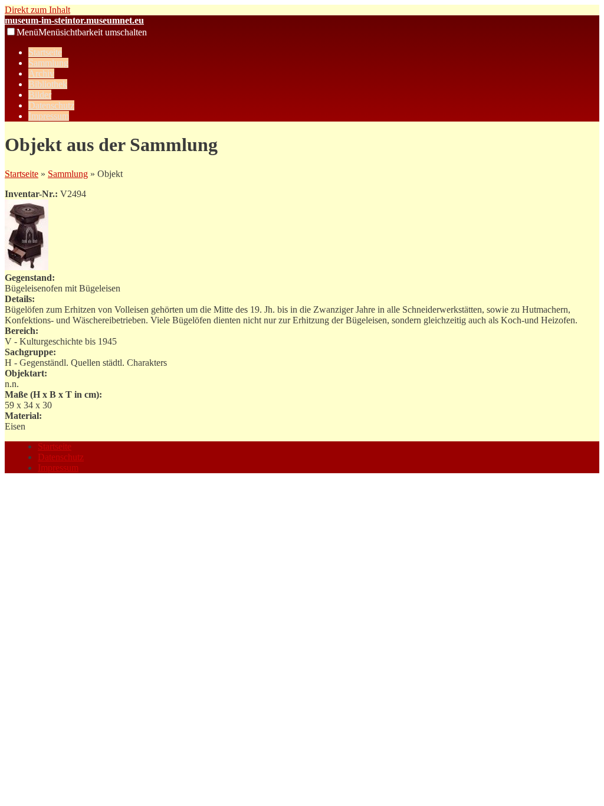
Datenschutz (51, 105)
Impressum (48, 116)
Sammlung (48, 63)
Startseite (45, 52)
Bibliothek (47, 84)
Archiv (41, 73)
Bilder (39, 95)
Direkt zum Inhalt (37, 10)
